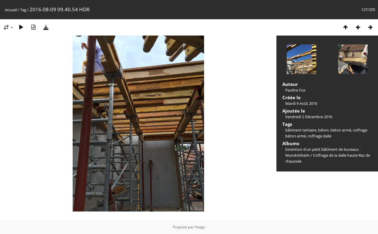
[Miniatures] (345, 27)
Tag (23, 9)
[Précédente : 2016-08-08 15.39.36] (358, 27)
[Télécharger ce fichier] (46, 27)
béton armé (340, 130)
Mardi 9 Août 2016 (301, 103)
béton (323, 130)
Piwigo (200, 227)
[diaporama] (21, 27)
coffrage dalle (319, 136)
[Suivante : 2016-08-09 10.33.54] (370, 27)
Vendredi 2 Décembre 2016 (308, 116)
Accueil (11, 9)
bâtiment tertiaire (300, 130)
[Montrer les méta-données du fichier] (33, 27)
